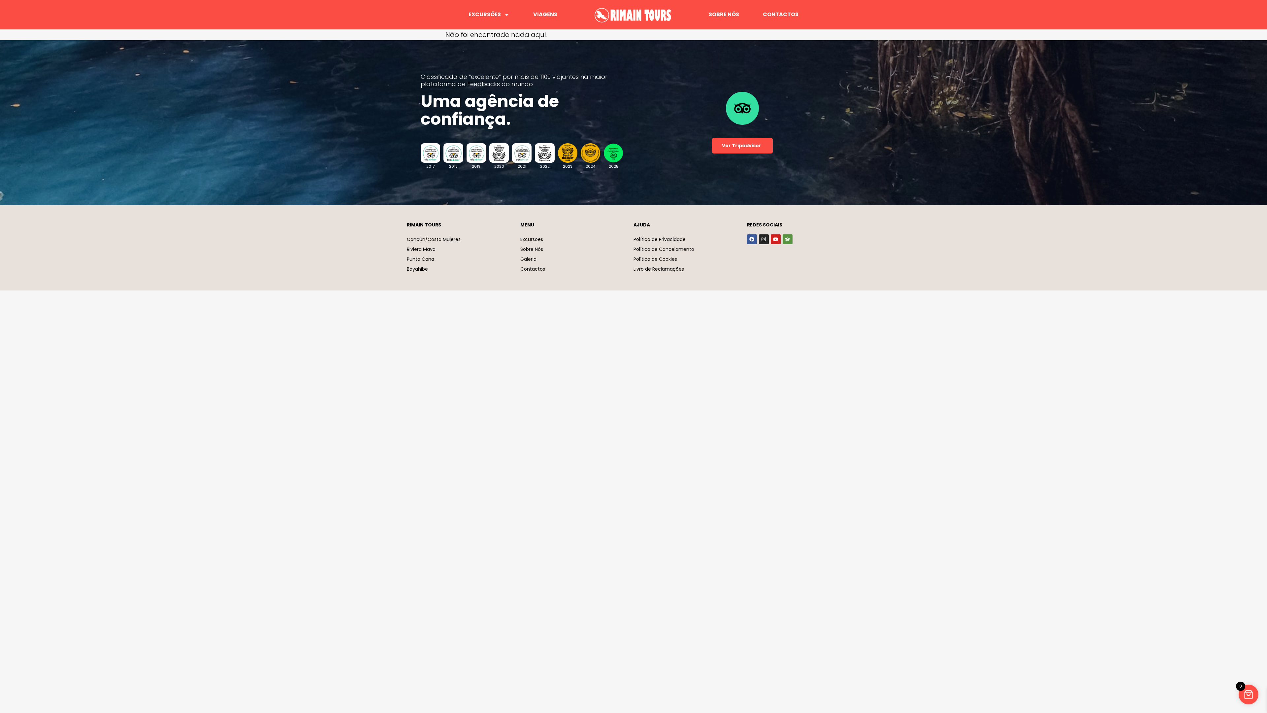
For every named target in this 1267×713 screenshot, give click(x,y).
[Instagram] (764, 239)
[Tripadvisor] (788, 239)
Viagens (545, 14)
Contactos (780, 14)
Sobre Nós (724, 14)
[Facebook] (752, 239)
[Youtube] (776, 239)
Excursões (485, 14)
